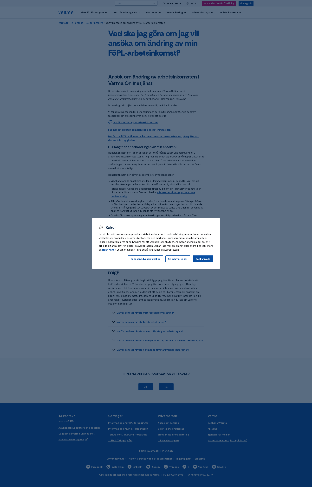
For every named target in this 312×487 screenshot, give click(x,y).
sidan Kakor (109, 249)
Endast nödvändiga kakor (145, 258)
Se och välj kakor (177, 258)
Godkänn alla (202, 258)
